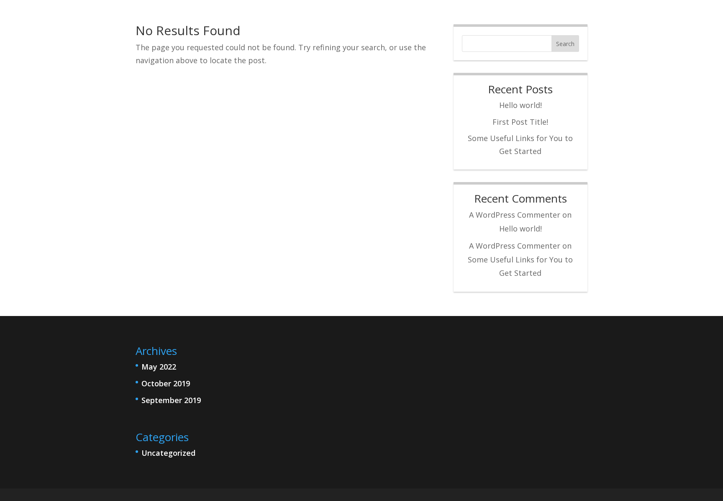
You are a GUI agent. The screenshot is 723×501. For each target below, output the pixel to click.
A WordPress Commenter (514, 215)
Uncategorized (168, 453)
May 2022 (158, 367)
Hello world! (520, 105)
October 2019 (165, 383)
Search (565, 44)
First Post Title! (520, 122)
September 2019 (171, 400)
